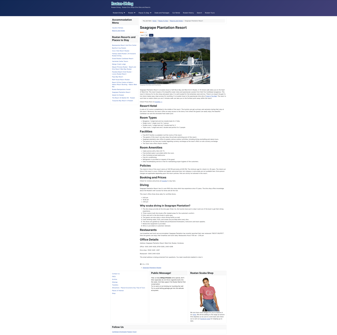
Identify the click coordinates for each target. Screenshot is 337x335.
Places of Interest (118, 290)
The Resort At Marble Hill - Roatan (123, 98)
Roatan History (188, 13)
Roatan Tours (210, 13)
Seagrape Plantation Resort (121, 92)
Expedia (164, 181)
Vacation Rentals (117, 28)
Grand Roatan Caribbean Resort (122, 58)
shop (194, 314)
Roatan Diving (118, 13)
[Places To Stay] (150, 13)
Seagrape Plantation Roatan (152, 268)
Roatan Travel (131, 332)
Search (199, 13)
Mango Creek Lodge (119, 64)
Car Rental (176, 13)
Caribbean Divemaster (119, 332)
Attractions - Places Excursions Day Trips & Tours (128, 288)
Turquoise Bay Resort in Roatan (122, 100)
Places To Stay (144, 13)
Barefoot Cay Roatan (119, 48)
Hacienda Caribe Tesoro (120, 61)
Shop (113, 293)
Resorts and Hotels (118, 30)
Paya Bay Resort (117, 77)
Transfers (115, 285)
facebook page (205, 319)
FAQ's (114, 276)
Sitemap (115, 282)
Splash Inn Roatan (118, 95)
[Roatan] (134, 13)
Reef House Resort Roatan (121, 79)
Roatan (130, 13)
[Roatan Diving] (124, 13)
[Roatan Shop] (207, 294)
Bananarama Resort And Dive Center (124, 45)
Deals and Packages (162, 13)
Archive (114, 279)
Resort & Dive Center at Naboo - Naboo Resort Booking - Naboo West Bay (124, 84)
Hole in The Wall (211, 96)
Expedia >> (158, 102)
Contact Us (116, 274)
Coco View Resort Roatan (120, 51)
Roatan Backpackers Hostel (121, 89)
